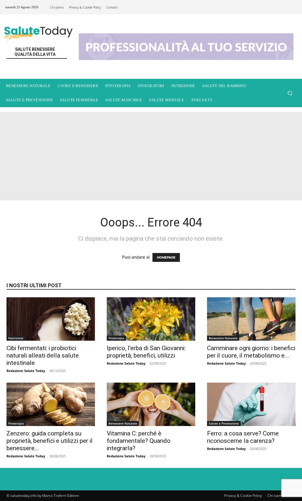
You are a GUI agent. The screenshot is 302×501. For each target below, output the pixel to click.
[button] (290, 93)
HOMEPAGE (166, 257)
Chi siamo (275, 495)
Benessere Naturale (223, 338)
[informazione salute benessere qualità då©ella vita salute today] (38, 32)
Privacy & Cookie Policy (243, 495)
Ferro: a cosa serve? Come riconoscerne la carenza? (243, 437)
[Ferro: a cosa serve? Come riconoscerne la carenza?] (251, 404)
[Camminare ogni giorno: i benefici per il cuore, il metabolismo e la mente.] (251, 319)
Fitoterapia (116, 338)
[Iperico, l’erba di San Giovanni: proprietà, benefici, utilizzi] (151, 319)
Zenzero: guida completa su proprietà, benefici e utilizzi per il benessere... (49, 441)
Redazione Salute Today (25, 370)
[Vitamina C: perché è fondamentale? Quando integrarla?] (151, 404)
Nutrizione (15, 338)
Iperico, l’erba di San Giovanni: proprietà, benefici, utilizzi (146, 352)
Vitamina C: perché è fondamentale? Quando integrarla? (138, 441)
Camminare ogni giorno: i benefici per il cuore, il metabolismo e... (251, 352)
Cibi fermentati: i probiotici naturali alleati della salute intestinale (42, 355)
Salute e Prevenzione (224, 423)
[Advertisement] (151, 156)
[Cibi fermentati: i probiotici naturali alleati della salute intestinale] (50, 319)
